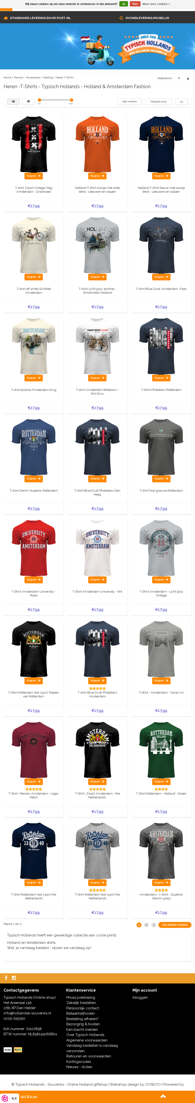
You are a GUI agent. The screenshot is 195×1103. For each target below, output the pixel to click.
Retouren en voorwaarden (88, 1056)
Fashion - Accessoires (27, 77)
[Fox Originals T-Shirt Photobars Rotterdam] (161, 346)
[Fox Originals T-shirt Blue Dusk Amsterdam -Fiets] (161, 245)
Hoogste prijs (158, 101)
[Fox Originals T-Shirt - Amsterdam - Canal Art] (161, 649)
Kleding (48, 77)
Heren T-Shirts (65, 77)
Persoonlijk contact (82, 1008)
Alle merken (129, 101)
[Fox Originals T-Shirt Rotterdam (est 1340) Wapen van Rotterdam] (33, 649)
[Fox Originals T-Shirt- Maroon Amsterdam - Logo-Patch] (33, 750)
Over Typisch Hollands (85, 1035)
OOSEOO (153, 1084)
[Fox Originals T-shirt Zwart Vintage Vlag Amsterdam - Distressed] (33, 144)
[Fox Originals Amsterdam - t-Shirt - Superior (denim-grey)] (161, 851)
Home (7, 77)
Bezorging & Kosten (83, 1024)
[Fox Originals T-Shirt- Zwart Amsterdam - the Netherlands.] (97, 750)
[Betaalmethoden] (13, 1050)
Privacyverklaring (80, 997)
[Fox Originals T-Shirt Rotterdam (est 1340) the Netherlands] (33, 851)
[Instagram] (14, 978)
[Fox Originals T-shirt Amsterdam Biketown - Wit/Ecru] (97, 346)
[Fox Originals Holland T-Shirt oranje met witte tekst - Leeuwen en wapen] (97, 144)
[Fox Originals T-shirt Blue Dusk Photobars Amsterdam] (97, 649)
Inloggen (140, 997)
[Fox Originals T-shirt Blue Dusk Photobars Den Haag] (97, 447)
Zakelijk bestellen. (81, 1003)
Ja (123, 4)
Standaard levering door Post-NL (40, 18)
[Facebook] (7, 978)
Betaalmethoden (80, 1013)
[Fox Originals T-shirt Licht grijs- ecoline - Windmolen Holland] (97, 245)
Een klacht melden (82, 1029)
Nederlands (164, 78)
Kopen (32, 175)
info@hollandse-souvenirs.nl (27, 1013)
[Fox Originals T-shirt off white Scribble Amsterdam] (33, 245)
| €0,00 (28, 1097)
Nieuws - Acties (79, 1067)
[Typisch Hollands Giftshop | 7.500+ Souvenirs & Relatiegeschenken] (97, 49)
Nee (135, 4)
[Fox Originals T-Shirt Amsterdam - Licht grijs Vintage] (161, 548)
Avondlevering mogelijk (147, 18)
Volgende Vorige (175, 924)
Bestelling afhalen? (82, 1019)
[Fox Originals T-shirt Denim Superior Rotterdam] (33, 447)
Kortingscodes (78, 1062)
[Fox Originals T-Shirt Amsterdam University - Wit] (97, 548)
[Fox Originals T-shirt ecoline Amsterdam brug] (33, 346)
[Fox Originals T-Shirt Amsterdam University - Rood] (33, 548)
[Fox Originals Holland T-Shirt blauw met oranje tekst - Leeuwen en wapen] (161, 144)
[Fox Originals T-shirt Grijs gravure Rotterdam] (161, 447)
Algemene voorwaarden (86, 1040)
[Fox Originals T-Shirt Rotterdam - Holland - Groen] (161, 750)
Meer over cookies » (156, 4)
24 (181, 101)
